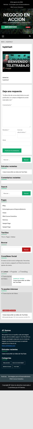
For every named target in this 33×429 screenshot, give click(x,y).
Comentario (7, 105)
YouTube (22, 278)
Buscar (4, 243)
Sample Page (7, 223)
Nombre (6, 130)
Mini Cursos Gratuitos (17, 7)
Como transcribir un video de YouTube (15, 172)
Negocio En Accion (16, 17)
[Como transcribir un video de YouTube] (6, 277)
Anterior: (6, 79)
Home (4, 212)
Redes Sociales (7, 366)
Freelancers (16, 278)
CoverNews (11, 387)
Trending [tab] (24, 272)
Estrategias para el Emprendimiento (19, 4)
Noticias (6, 4)
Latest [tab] (5, 272)
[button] (3, 36)
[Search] (30, 36)
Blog (4, 205)
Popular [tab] (13, 272)
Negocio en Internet (18, 362)
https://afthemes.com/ (8, 345)
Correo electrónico (21, 131)
